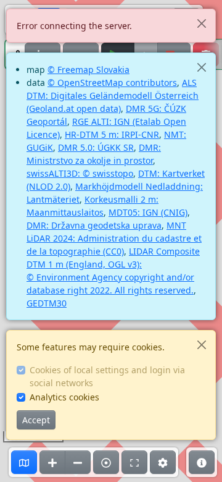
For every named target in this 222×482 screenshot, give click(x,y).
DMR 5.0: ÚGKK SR (96, 147)
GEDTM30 (47, 303)
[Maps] (24, 462)
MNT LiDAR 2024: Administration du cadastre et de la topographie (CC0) (114, 238)
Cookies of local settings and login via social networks (107, 376)
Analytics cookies (64, 397)
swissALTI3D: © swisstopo (80, 173)
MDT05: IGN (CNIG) (148, 212)
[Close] (201, 23)
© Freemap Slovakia (88, 69)
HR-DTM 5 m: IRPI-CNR (112, 134)
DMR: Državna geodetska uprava (94, 225)
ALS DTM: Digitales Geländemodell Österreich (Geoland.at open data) (113, 95)
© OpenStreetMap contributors (112, 82)
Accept (36, 420)
